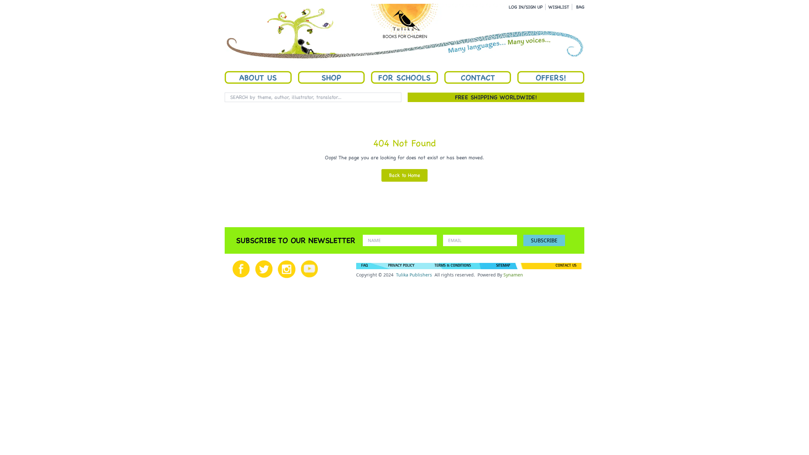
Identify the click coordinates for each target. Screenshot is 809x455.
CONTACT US (566, 266)
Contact (478, 77)
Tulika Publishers (414, 275)
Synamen (513, 275)
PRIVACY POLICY (401, 266)
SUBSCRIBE (544, 240)
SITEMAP (503, 266)
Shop (331, 77)
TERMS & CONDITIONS (453, 266)
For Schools (404, 77)
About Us (258, 77)
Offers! (551, 77)
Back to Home (404, 175)
